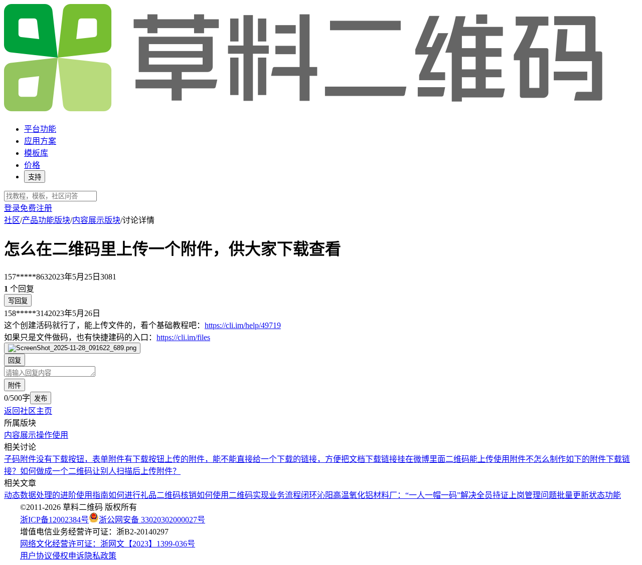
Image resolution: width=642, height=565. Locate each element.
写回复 (18, 301)
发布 (40, 398)
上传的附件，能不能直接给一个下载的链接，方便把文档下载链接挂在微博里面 (305, 459)
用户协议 (36, 555)
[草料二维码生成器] (305, 109)
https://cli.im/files (183, 337)
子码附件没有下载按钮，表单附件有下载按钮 (84, 459)
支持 (34, 177)
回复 (14, 360)
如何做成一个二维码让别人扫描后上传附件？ (100, 471)
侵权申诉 (68, 555)
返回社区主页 (28, 411)
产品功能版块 (46, 220)
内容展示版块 (96, 220)
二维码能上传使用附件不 (489, 459)
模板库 (36, 153)
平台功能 (40, 129)
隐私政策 (100, 555)
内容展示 (20, 435)
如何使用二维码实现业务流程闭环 (257, 495)
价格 (32, 165)
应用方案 (40, 141)
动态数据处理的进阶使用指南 (56, 495)
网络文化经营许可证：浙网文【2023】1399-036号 (107, 543)
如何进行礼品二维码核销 (152, 495)
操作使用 (52, 435)
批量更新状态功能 (589, 495)
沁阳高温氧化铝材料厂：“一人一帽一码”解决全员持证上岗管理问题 (437, 495)
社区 (12, 220)
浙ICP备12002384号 (54, 519)
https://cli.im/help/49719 (243, 325)
